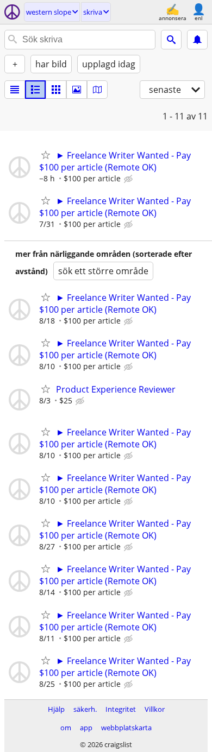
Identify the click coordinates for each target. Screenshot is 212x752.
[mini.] (35, 89)
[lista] (14, 89)
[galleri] (76, 89)
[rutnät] (56, 89)
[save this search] (197, 39)
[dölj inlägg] (129, 179)
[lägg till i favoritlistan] (45, 154)
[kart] (97, 89)
